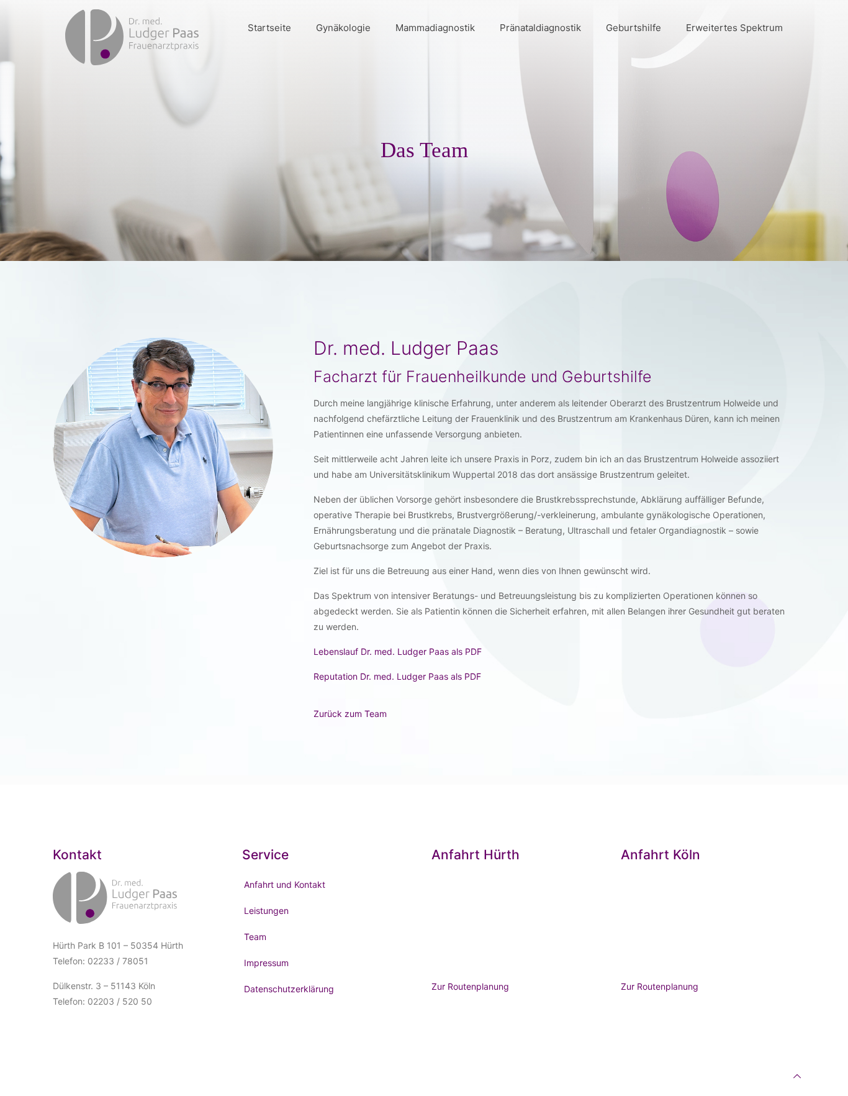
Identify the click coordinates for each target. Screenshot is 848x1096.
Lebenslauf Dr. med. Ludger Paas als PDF (397, 651)
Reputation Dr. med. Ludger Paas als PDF (397, 676)
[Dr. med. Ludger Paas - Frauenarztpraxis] (132, 28)
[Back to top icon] (797, 1076)
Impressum (266, 962)
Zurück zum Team (350, 713)
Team (255, 936)
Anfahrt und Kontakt (284, 884)
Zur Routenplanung (470, 986)
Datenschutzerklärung (289, 989)
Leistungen (266, 910)
